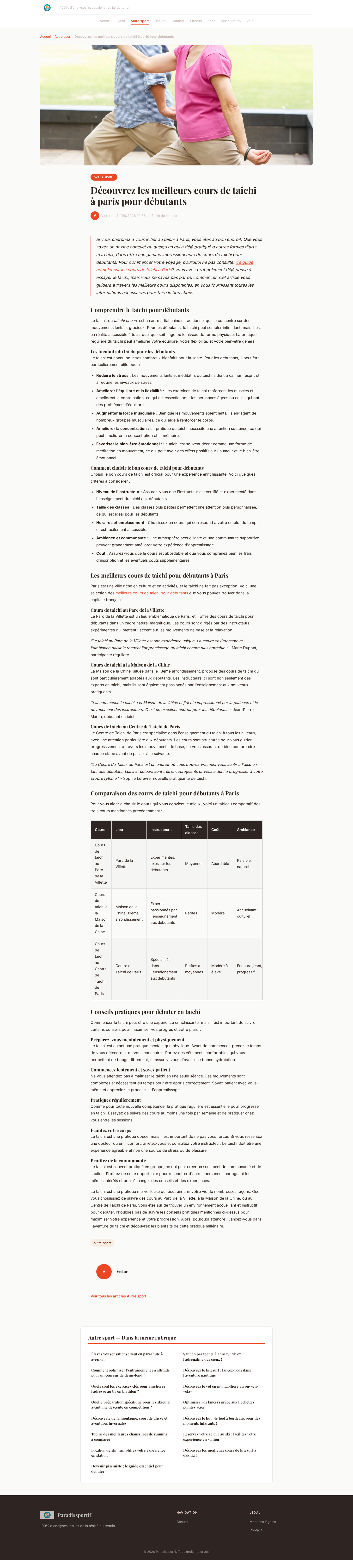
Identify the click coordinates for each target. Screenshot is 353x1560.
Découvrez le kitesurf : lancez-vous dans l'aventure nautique (217, 1373)
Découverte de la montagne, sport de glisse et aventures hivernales (129, 1421)
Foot (211, 21)
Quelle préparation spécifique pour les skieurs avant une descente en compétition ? (130, 1404)
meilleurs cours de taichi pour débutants (152, 593)
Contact (256, 1530)
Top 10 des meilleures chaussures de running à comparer (129, 1436)
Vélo (250, 21)
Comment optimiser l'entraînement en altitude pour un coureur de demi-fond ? (130, 1373)
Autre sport (140, 21)
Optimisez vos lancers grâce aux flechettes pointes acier (218, 1404)
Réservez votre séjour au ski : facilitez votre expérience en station (219, 1436)
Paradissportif (74, 1514)
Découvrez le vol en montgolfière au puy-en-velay (220, 1389)
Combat (177, 21)
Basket (160, 21)
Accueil (106, 21)
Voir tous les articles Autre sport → (121, 1296)
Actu (121, 21)
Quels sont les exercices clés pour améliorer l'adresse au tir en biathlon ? (128, 1389)
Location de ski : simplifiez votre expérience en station (128, 1453)
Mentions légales (263, 1522)
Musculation (231, 21)
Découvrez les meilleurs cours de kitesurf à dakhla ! (219, 1453)
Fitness (196, 21)
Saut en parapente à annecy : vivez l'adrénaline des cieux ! (212, 1356)
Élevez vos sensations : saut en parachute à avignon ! (127, 1356)
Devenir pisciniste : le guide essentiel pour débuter (127, 1468)
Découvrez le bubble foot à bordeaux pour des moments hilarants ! (221, 1421)
